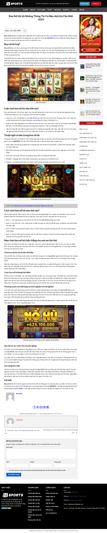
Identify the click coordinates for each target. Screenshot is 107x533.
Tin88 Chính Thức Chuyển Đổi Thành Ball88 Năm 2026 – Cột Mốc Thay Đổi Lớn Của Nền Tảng (94, 78)
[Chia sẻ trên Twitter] (37, 407)
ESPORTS (66, 10)
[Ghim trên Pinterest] (44, 407)
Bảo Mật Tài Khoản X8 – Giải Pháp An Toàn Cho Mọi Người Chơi (93, 101)
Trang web (57, 462)
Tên (8, 462)
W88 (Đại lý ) (40, 531)
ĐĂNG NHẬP (85, 3)
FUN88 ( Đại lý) (57, 531)
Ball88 (63, 531)
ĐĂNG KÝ (96, 3)
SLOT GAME (41, 10)
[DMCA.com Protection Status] (6, 508)
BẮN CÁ (32, 10)
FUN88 (50, 531)
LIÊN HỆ (81, 10)
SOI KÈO (74, 10)
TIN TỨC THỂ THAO (86, 180)
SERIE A (82, 163)
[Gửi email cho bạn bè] (41, 407)
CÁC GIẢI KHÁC (84, 133)
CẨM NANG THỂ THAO (86, 142)
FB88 (46, 531)
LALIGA (81, 159)
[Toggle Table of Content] (23, 30)
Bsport (60, 413)
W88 (35, 531)
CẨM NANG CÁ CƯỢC (86, 137)
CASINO (25, 10)
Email (32, 462)
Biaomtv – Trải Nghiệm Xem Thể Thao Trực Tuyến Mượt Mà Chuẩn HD (93, 90)
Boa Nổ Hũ (55, 413)
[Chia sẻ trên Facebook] (34, 407)
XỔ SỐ (49, 10)
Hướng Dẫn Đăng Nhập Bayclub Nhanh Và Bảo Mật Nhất (93, 65)
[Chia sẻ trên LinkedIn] (47, 407)
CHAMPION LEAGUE (86, 150)
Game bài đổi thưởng (72, 531)
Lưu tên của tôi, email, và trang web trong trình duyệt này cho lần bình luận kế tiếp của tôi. (37, 470)
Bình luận (9, 447)
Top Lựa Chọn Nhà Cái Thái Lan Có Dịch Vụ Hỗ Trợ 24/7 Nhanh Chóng (93, 112)
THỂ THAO (57, 10)
